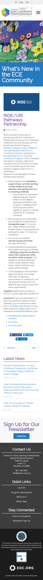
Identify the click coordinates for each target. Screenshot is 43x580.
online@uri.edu (16, 306)
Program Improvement (21, 492)
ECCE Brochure (15, 325)
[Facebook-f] (16, 2)
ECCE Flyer (13, 322)
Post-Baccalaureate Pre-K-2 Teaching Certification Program (20, 156)
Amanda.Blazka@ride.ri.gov (26, 311)
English (22, 8)
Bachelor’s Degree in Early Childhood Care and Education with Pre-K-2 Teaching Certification (20, 150)
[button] (38, 12)
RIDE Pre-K (21, 497)
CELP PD (21, 488)
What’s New (21, 501)
